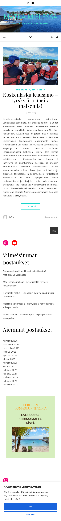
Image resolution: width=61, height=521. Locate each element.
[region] (30, 501)
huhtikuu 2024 (10, 380)
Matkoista (38, 90)
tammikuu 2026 (11, 344)
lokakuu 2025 (9, 351)
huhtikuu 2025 (10, 369)
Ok (30, 506)
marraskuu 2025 (11, 347)
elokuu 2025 (9, 358)
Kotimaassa (23, 90)
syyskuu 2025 (10, 355)
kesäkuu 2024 (10, 373)
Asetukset (30, 514)
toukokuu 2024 (10, 377)
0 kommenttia (51, 217)
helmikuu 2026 (10, 340)
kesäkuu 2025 (10, 366)
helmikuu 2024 (10, 384)
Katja (11, 217)
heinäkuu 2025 (10, 362)
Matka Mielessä (30, 16)
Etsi (54, 230)
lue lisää (30, 206)
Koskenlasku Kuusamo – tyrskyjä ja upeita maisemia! (30, 100)
